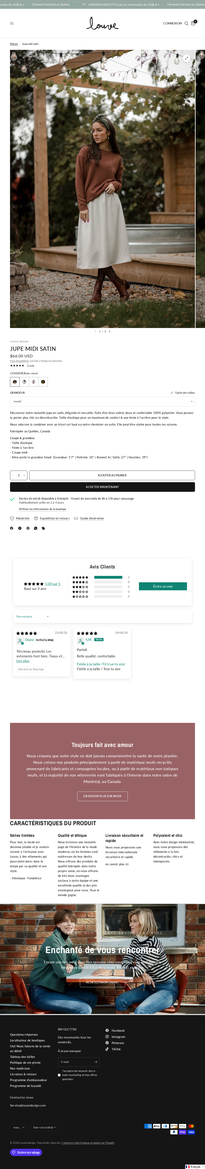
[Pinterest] (28, 528)
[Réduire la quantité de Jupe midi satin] (13, 475)
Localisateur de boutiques (27, 1040)
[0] (192, 23)
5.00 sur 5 (52, 584)
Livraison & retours (23, 1074)
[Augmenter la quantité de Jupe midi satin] (24, 475)
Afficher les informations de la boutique (42, 509)
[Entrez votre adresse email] (95, 1062)
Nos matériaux (20, 1068)
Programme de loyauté (25, 1086)
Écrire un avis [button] (163, 586)
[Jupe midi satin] (15, 382)
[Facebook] (12, 528)
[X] (20, 528)
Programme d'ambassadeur (28, 1080)
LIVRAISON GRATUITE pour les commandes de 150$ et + (108, 4)
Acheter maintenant (102, 487)
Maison (14, 43)
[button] (80, 577)
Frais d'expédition (19, 360)
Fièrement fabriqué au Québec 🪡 (37, 4)
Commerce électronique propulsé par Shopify (88, 1142)
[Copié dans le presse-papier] (44, 528)
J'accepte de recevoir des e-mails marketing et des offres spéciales (79, 1075)
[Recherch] (186, 23)
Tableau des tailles (22, 1056)
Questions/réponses (24, 1034)
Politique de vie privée (25, 1062)
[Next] (109, 331)
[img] (26, 633)
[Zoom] (186, 58)
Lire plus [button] (22, 661)
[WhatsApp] (36, 528)
